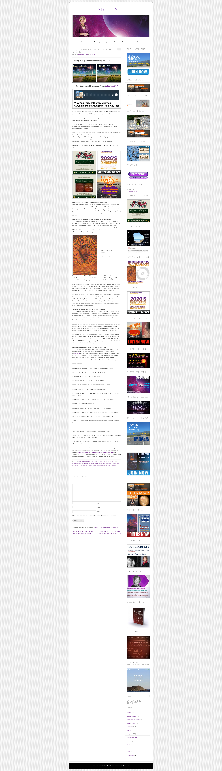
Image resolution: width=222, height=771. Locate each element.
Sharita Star (111, 10)
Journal (100, 461)
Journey (114, 463)
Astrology (88, 41)
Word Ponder (130, 755)
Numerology (97, 41)
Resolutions (89, 465)
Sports (128, 751)
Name (99, 503)
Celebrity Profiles (131, 716)
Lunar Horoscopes (132, 737)
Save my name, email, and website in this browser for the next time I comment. (95, 515)
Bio (81, 41)
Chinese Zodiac (131, 723)
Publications (115, 41)
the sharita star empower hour (101, 465)
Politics (129, 744)
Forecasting (94, 461)
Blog (123, 41)
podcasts (82, 465)
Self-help (111, 461)
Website (99, 511)
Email (99, 507)
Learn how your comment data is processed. (106, 527)
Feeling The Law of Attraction (90, 463)
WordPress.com (125, 765)
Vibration (113, 465)
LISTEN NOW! (111, 86)
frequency (109, 463)
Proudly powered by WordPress (101, 765)
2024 (73, 463)
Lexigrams (106, 41)
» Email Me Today (132, 191)
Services (130, 41)
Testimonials (138, 41)
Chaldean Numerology (84, 461)
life (118, 463)
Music (128, 741)
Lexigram (77, 353)
